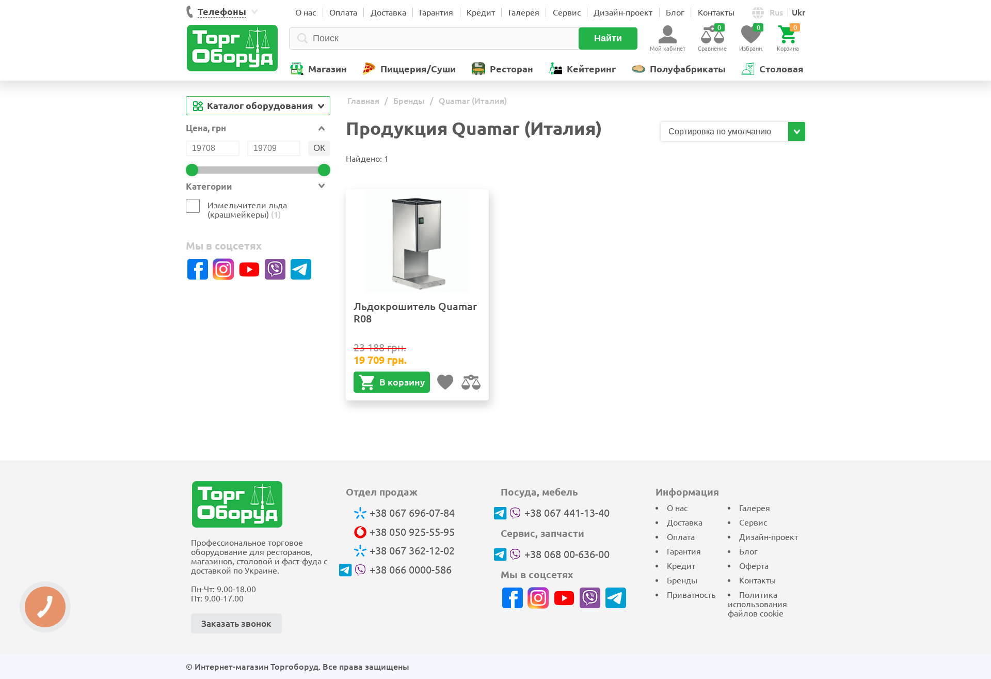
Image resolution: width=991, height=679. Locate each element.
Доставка (388, 12)
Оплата (343, 12)
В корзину (402, 382)
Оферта (754, 565)
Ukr (798, 12)
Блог (675, 12)
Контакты (716, 12)
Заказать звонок (236, 623)
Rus (776, 12)
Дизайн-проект (623, 12)
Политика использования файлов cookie (757, 604)
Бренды (682, 580)
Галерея (523, 12)
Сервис (567, 12)
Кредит (481, 12)
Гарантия (436, 12)
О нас (305, 12)
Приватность (691, 594)
